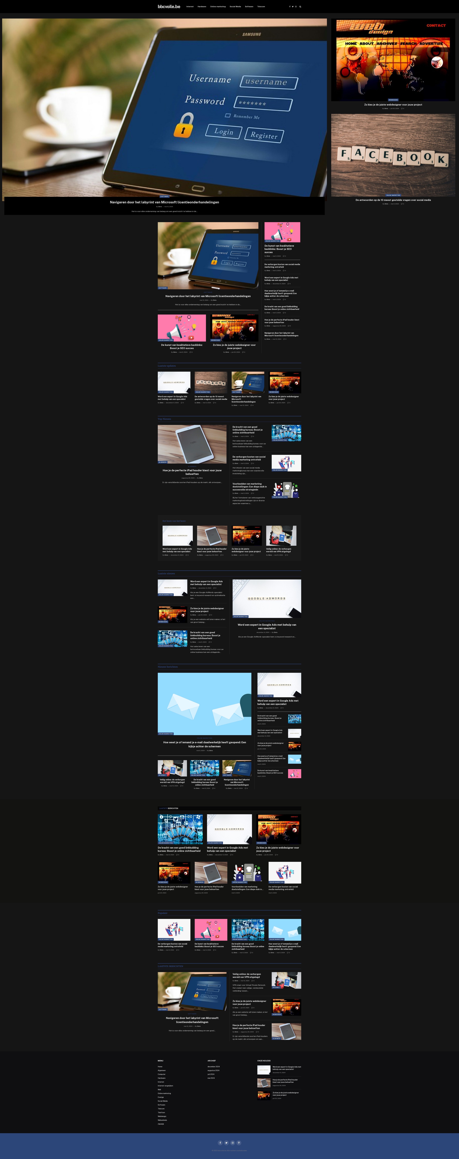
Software (249, 6)
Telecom (261, 6)
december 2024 (214, 1067)
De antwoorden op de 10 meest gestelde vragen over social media (393, 200)
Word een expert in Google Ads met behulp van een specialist (281, 279)
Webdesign (393, 100)
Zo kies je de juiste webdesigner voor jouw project (393, 104)
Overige (161, 1097)
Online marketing (218, 6)
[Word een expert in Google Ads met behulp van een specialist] (174, 382)
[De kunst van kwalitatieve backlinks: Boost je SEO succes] (182, 328)
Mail (159, 1090)
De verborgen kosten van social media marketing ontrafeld (282, 265)
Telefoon (161, 1112)
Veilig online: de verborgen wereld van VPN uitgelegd (278, 550)
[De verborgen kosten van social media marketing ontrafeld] (286, 463)
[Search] (300, 6)
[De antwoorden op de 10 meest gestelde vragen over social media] (393, 155)
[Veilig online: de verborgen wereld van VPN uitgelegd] (281, 536)
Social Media (235, 6)
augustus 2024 (213, 1070)
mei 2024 (211, 1078)
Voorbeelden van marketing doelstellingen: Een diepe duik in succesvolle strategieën (250, 487)
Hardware (202, 6)
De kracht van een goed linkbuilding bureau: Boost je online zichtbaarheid (282, 307)
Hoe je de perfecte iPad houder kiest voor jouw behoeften (282, 321)
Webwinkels (162, 1120)
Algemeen (163, 462)
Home (160, 1067)
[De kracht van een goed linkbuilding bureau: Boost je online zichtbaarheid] (286, 433)
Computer (161, 1074)
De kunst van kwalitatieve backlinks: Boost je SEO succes (182, 347)
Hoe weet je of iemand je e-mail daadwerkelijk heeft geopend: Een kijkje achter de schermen (281, 293)
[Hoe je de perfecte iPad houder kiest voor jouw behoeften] (192, 444)
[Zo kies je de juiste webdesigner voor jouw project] (393, 60)
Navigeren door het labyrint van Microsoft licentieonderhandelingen (164, 202)
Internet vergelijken (165, 1086)
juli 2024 (211, 1074)
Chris (160, 206)
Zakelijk (161, 1124)
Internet (190, 6)
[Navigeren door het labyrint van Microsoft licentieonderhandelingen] (164, 110)
